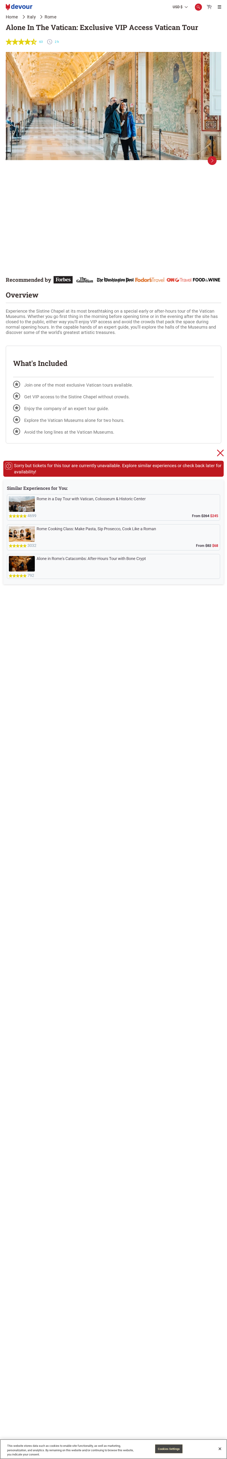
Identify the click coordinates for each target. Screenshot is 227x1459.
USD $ (177, 7)
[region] (113, 1449)
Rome (51, 17)
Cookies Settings (169, 1448)
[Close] (220, 1449)
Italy (31, 17)
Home (12, 17)
